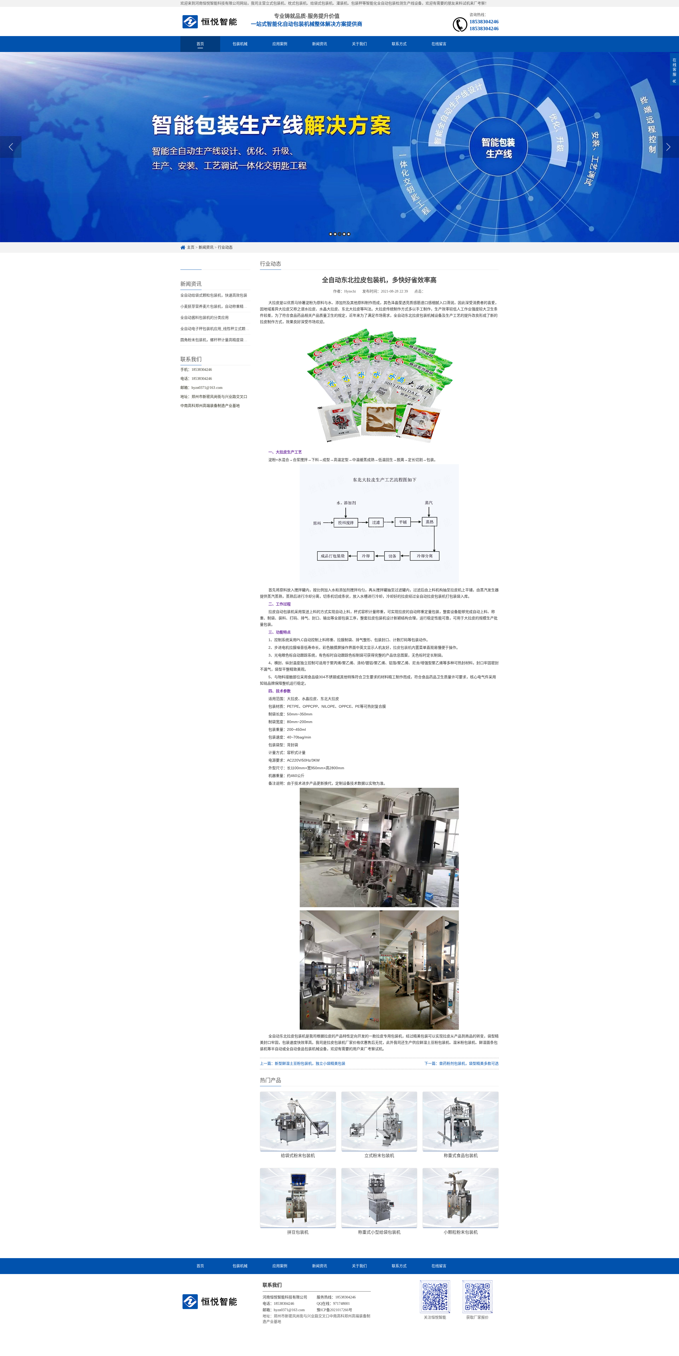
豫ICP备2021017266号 (334, 1310)
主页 (190, 247)
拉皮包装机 (402, 647)
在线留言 (439, 44)
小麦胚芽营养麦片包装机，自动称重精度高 (215, 306)
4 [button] (344, 234)
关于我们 (359, 44)
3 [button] (340, 234)
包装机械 (240, 44)
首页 (200, 44)
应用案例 (279, 44)
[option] (339, 147)
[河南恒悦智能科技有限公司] (209, 21)
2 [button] (335, 234)
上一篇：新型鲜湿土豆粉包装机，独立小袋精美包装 (302, 1064)
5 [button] (349, 234)
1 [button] (331, 234)
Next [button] (668, 147)
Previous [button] (10, 147)
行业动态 (225, 247)
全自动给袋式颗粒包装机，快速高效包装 (213, 295)
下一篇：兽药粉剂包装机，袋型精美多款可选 (461, 1064)
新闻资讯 (319, 44)
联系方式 (399, 44)
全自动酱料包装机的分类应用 (204, 318)
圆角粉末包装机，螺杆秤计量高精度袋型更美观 (219, 340)
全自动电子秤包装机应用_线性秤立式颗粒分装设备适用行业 (229, 329)
